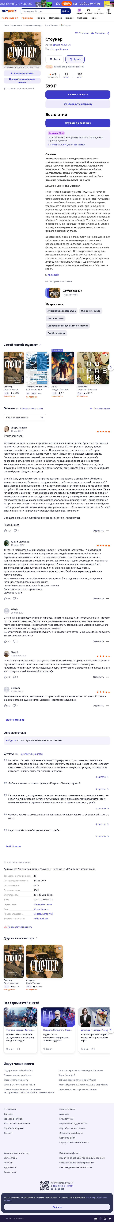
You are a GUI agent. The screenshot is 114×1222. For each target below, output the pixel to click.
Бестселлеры (10, 1158)
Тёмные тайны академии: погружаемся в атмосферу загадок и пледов (20, 1037)
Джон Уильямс (11, 389)
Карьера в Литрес (13, 1118)
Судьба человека (56, 333)
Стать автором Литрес (71, 1133)
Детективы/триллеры (90, 1030)
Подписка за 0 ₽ (10, 18)
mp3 (41, 918)
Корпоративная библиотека (74, 1142)
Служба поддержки (13, 1128)
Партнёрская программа (72, 1128)
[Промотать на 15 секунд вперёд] (105, 1218)
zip (46, 918)
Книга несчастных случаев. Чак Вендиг (77, 1089)
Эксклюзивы (10, 1172)
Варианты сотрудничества (73, 1123)
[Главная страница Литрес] (9, 11)
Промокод (27, 18)
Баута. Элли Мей (66, 1075)
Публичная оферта (69, 1153)
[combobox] (40, 11)
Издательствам (67, 1109)
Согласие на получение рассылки (76, 1162)
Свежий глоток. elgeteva (16, 1080)
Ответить (98, 530)
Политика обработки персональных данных (82, 1158)
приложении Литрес (63, 1185)
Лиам (54, 386)
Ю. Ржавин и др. (34, 389)
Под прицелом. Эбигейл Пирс (18, 1070)
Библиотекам (66, 1118)
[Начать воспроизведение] (110, 1218)
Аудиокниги (10, 1167)
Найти (65, 11)
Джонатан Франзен (87, 389)
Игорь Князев (41, 909)
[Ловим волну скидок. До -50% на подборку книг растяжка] (57, 3)
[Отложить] (20, 355)
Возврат (8, 1133)
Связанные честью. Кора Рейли (19, 1084)
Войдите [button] (11, 740)
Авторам (64, 1114)
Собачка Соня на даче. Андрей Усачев (77, 1080)
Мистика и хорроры (15, 1030)
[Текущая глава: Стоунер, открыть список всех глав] (95, 1218)
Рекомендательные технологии (75, 1167)
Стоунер (8, 386)
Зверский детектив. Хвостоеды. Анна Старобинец (83, 1084)
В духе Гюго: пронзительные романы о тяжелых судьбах (56, 1037)
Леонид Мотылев (43, 904)
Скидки (69, 18)
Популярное (55, 18)
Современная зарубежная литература (68, 325)
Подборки (82, 18)
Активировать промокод (16, 1153)
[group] (57, 429)
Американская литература (62, 311)
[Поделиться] (108, 33)
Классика (69, 1030)
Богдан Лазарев (60, 389)
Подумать (47, 1030)
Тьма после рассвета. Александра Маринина (80, 1070)
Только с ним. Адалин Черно (17, 1075)
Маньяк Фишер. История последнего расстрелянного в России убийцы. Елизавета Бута (29, 1091)
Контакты (8, 1114)
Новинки (41, 18)
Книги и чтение (56, 318)
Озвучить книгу (67, 1137)
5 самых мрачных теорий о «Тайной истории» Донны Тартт (95, 1037)
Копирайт (53, 274)
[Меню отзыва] (107, 530)
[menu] (25, 417)
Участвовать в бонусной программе (67, 144)
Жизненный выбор (91, 311)
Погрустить (58, 1030)
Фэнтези (29, 1030)
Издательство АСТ (43, 914)
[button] (52, 75)
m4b (36, 918)
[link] (53, 428)
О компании (10, 1109)
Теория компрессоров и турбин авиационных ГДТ (37, 386)
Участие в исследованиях (17, 1123)
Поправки (82, 386)
